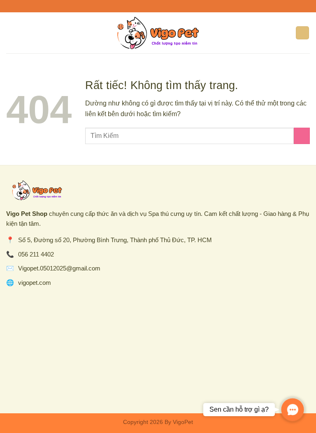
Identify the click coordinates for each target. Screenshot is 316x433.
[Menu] (11, 33)
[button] (292, 409)
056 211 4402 (36, 254)
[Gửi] (302, 136)
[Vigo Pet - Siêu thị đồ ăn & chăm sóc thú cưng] (158, 32)
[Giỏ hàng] (302, 33)
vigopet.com (34, 282)
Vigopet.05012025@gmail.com (59, 268)
